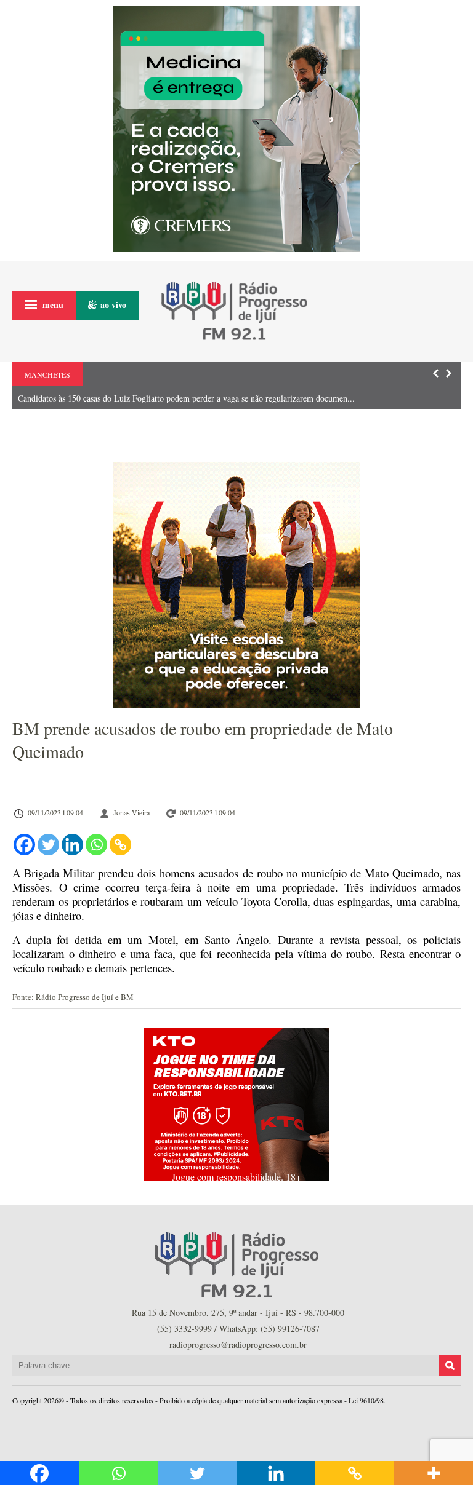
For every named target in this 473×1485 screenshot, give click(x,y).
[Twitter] (48, 844)
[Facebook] (24, 844)
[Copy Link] (120, 844)
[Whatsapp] (96, 844)
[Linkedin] (72, 844)
